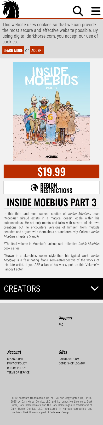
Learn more (13, 50)
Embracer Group (59, 412)
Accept (37, 50)
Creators (22, 289)
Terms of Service (18, 372)
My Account (15, 359)
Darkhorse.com (69, 359)
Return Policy (16, 368)
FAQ (61, 324)
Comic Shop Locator (72, 363)
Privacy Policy (17, 363)
